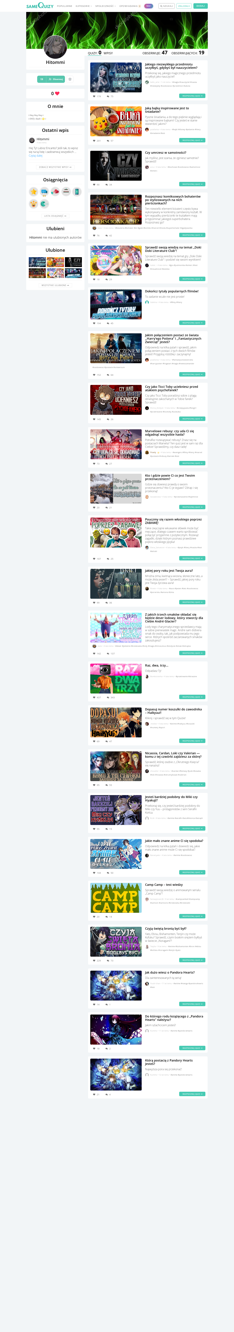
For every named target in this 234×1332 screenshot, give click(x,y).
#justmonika (180, 265)
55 (110, 785)
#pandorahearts (195, 983)
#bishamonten (182, 946)
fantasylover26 (156, 899)
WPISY (108, 53)
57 (112, 140)
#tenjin (172, 950)
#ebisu (198, 946)
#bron (192, 946)
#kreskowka (136, 646)
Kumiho (153, 1030)
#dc (136, 228)
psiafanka (154, 129)
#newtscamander (186, 363)
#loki (152, 774)
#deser (118, 646)
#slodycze (171, 646)
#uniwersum (119, 367)
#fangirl (192, 408)
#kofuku (154, 950)
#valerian (182, 774)
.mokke (153, 723)
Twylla (153, 946)
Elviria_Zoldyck (156, 408)
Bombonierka (156, 676)
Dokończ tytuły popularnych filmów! (172, 291)
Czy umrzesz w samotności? (165, 152)
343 (113, 697)
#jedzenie (190, 129)
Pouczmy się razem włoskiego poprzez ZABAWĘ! (173, 521)
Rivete (153, 588)
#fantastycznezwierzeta (182, 359)
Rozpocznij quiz (192, 96)
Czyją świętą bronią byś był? (165, 928)
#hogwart (167, 363)
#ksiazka (197, 771)
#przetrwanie (156, 411)
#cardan (175, 771)
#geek (140, 228)
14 (110, 916)
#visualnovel (156, 269)
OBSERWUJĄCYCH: (187, 53)
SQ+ (148, 6)
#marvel (155, 228)
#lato (184, 588)
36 (110, 602)
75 (112, 96)
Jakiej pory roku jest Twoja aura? (169, 570)
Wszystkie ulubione (54, 285)
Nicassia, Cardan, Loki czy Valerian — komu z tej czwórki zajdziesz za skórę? (173, 755)
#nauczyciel (184, 82)
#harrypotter (156, 363)
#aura (172, 588)
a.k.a (152, 167)
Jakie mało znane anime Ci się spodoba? (174, 841)
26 (112, 419)
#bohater (129, 228)
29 (110, 279)
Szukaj (168, 6)
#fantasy (183, 771)
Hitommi (43, 139)
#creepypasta (183, 408)
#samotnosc (194, 167)
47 (110, 741)
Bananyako (155, 855)
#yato (178, 950)
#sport (162, 727)
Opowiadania (129, 6)
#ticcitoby (167, 411)
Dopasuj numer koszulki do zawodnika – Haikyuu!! (173, 711)
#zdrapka (186, 646)
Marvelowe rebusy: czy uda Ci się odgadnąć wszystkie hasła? (169, 432)
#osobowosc (167, 86)
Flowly (153, 452)
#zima (171, 592)
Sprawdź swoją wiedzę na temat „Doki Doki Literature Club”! (173, 249)
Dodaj (200, 6)
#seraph (199, 818)
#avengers (177, 452)
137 (113, 653)
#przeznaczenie (181, 496)
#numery (154, 727)
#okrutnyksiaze (171, 774)
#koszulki (190, 723)
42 (110, 235)
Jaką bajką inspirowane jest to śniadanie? (167, 110)
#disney (182, 129)
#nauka (193, 82)
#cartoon (154, 902)
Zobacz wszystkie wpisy (54, 167)
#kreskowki (185, 902)
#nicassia (159, 774)
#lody (145, 646)
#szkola (186, 86)
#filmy (173, 302)
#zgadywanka (186, 228)
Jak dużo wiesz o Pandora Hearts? (170, 972)
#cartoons (164, 902)
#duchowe (173, 167)
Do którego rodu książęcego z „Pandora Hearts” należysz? (174, 1018)
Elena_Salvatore (157, 547)
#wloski (153, 551)
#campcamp (194, 899)
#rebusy (163, 456)
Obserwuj (51, 79)
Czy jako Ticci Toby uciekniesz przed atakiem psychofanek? (171, 388)
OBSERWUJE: (155, 53)
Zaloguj (184, 6)
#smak (179, 646)
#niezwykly (155, 86)
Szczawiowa (155, 496)
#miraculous (161, 646)
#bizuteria (120, 228)
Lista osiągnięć (54, 215)
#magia (175, 82)
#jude (190, 771)
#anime (173, 723)
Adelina (153, 302)
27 (110, 463)
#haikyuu (181, 723)
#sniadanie (155, 133)
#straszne (192, 676)
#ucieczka (176, 411)
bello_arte (154, 82)
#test (163, 133)
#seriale (171, 456)
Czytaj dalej (35, 155)
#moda (162, 228)
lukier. (153, 265)
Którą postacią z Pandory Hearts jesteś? (169, 1062)
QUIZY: (94, 53)
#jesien (178, 588)
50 (112, 872)
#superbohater (173, 228)
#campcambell (182, 899)
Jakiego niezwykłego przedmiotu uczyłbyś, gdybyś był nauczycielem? (171, 66)
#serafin (178, 818)
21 (110, 507)
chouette (154, 771)
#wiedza (165, 269)
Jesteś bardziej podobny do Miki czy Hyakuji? (171, 798)
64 (112, 374)
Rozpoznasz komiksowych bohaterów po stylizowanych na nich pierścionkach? (173, 199)
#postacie (108, 367)
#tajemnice (193, 496)
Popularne (64, 6)
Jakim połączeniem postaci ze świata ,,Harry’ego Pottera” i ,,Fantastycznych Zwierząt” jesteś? (173, 338)
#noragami (163, 950)
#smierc (153, 170)
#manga (184, 983)
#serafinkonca (188, 818)
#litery (198, 129)
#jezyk (181, 547)
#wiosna (165, 592)
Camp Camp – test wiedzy (164, 885)
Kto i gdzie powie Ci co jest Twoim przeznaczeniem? (170, 477)
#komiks (147, 228)
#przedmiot (178, 86)
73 (112, 960)
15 (110, 828)
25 (112, 558)
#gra (171, 265)
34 (110, 184)
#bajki (175, 129)
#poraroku (155, 592)
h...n (152, 818)
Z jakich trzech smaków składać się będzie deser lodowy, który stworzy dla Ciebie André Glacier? (174, 617)
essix (100, 228)
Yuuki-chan (155, 983)
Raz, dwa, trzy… (156, 665)
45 (112, 323)
